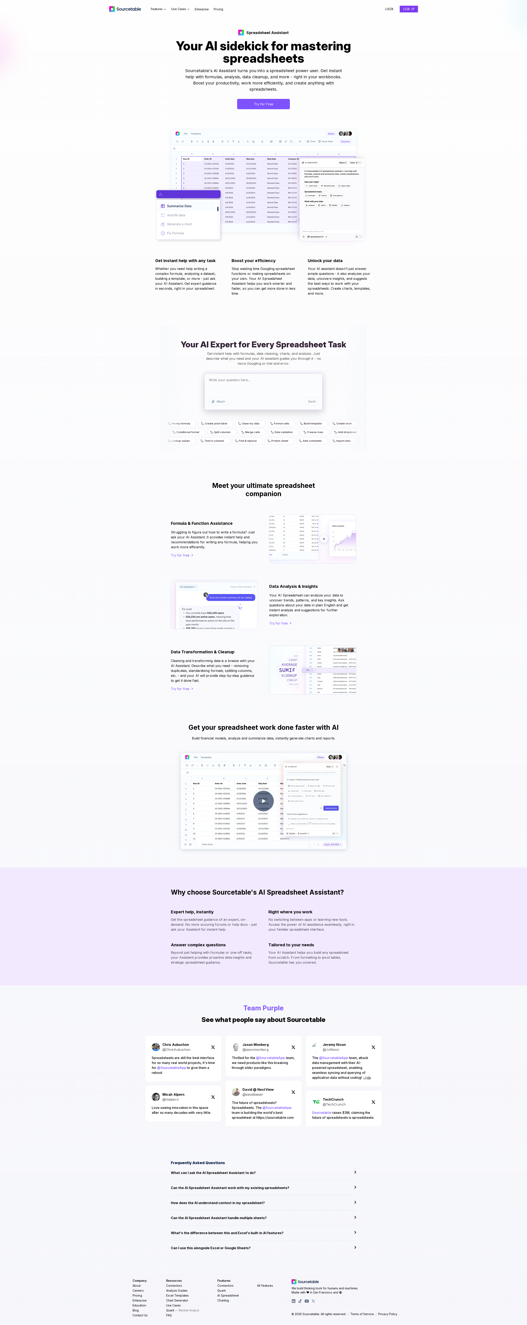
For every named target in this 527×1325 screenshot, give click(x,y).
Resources (174, 1280)
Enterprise (202, 9)
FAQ (169, 1315)
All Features (265, 1285)
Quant (182, 1310)
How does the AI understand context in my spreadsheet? (218, 1203)
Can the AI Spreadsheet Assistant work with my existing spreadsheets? (230, 1188)
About (137, 1285)
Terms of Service (362, 1314)
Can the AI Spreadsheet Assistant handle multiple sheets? (219, 1218)
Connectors (174, 1285)
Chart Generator (177, 1300)
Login (389, 9)
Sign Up (409, 9)
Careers (138, 1290)
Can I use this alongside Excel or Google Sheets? (211, 1248)
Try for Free (263, 104)
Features (157, 9)
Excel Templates (177, 1295)
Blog (136, 1310)
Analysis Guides (177, 1290)
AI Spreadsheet (228, 1295)
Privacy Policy (387, 1314)
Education (139, 1305)
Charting (223, 1300)
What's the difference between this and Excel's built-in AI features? (227, 1233)
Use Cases (178, 9)
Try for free (180, 555)
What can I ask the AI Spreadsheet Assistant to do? (213, 1173)
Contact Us (140, 1315)
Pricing (218, 9)
